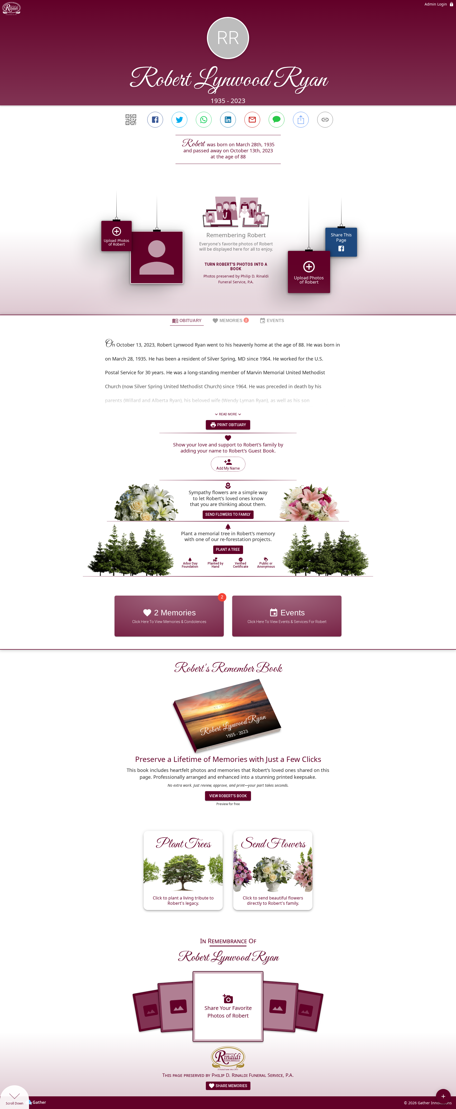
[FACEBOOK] (155, 120)
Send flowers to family (227, 514)
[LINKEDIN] (228, 120)
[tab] (187, 320)
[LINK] (325, 120)
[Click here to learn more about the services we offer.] (228, 1059)
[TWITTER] (179, 120)
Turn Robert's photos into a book (236, 266)
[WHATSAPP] (204, 120)
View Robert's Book (228, 796)
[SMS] (276, 120)
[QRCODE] (131, 120)
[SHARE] (301, 120)
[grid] (228, 248)
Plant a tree (228, 549)
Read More (228, 414)
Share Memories (231, 1086)
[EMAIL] (252, 120)
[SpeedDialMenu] (443, 1096)
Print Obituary (231, 425)
